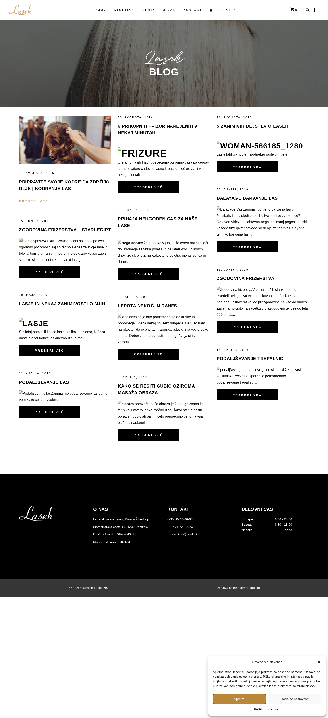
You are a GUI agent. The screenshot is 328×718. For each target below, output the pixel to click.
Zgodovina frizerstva (245, 278)
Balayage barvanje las (247, 198)
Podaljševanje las (44, 382)
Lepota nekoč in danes (147, 305)
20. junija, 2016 (134, 210)
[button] (319, 662)
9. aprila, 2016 (133, 377)
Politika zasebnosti (267, 709)
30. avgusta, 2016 (135, 117)
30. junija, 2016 (233, 189)
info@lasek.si (187, 534)
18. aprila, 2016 (233, 349)
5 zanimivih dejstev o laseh (253, 126)
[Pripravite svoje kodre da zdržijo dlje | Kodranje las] (65, 140)
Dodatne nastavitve (295, 699)
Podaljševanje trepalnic (250, 358)
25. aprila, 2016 (134, 297)
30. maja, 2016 (33, 295)
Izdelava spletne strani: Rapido (238, 587)
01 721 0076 (184, 527)
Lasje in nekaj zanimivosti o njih (62, 303)
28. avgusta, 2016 (234, 117)
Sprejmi (239, 699)
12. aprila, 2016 (35, 373)
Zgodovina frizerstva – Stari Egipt (65, 229)
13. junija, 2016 (233, 269)
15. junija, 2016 (35, 221)
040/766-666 (185, 519)
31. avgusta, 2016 (36, 173)
